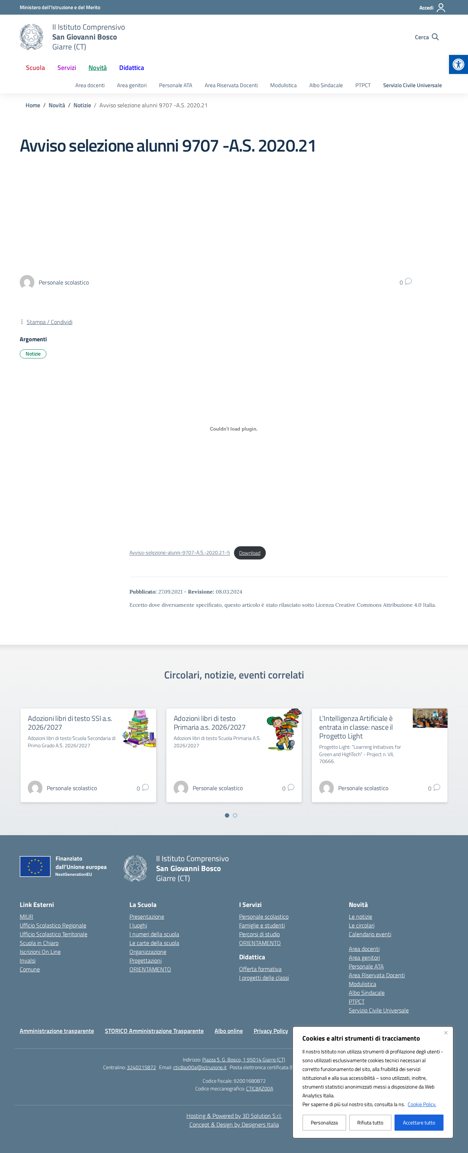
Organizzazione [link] (147, 951)
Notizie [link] (33, 353)
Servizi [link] (66, 67)
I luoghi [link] (138, 925)
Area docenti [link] (90, 85)
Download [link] (249, 553)
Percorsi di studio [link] (259, 934)
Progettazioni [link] (145, 960)
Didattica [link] (131, 67)
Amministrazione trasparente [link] (57, 1030)
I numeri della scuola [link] (154, 934)
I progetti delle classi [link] (264, 977)
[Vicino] (445, 1032)
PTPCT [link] (363, 85)
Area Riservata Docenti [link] (231, 85)
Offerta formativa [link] (260, 968)
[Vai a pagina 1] (227, 815)
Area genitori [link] (132, 85)
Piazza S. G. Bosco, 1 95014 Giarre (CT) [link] (243, 1059)
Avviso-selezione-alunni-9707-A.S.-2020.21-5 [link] (179, 553)
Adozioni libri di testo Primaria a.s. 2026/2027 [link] (210, 723)
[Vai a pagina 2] (235, 815)
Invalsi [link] (27, 960)
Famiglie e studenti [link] (262, 925)
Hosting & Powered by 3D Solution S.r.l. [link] (234, 1115)
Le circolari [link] (361, 925)
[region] (372, 1082)
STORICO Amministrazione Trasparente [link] (154, 1030)
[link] (458, 64)
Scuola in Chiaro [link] (39, 942)
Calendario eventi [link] (370, 934)
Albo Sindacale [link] (326, 85)
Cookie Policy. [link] (422, 1104)
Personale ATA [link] (175, 85)
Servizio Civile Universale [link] (412, 85)
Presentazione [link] (146, 916)
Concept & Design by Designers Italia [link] (234, 1124)
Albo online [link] (229, 1030)
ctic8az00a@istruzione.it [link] (200, 1067)
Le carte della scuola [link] (154, 942)
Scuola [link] (35, 67)
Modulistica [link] (283, 85)
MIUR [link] (26, 916)
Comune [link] (30, 969)
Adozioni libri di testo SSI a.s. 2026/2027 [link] (70, 723)
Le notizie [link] (360, 916)
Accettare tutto (419, 1122)
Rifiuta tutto (370, 1122)
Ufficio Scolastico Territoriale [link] (53, 934)
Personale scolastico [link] (263, 916)
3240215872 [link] (141, 1067)
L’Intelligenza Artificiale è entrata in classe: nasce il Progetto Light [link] (356, 727)
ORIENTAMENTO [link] (150, 969)
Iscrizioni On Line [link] (40, 951)
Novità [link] (97, 67)
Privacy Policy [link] (271, 1030)
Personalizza (324, 1122)
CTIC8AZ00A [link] (259, 1088)
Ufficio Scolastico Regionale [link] (53, 925)
